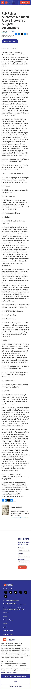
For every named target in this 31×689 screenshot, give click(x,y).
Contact (5, 616)
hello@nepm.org (11, 609)
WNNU (15, 605)
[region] (15, 662)
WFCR (8, 605)
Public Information (8, 634)
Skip (15, 681)
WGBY (4, 605)
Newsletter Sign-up (8, 620)
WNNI (24, 605)
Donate (25, 2)
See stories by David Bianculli (20, 518)
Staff (4, 627)
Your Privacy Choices (15, 686)
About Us (5, 612)
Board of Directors (8, 630)
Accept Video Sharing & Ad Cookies (15, 676)
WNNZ (11, 605)
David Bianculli (16, 507)
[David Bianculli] (5, 510)
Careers (5, 623)
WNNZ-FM (20, 605)
